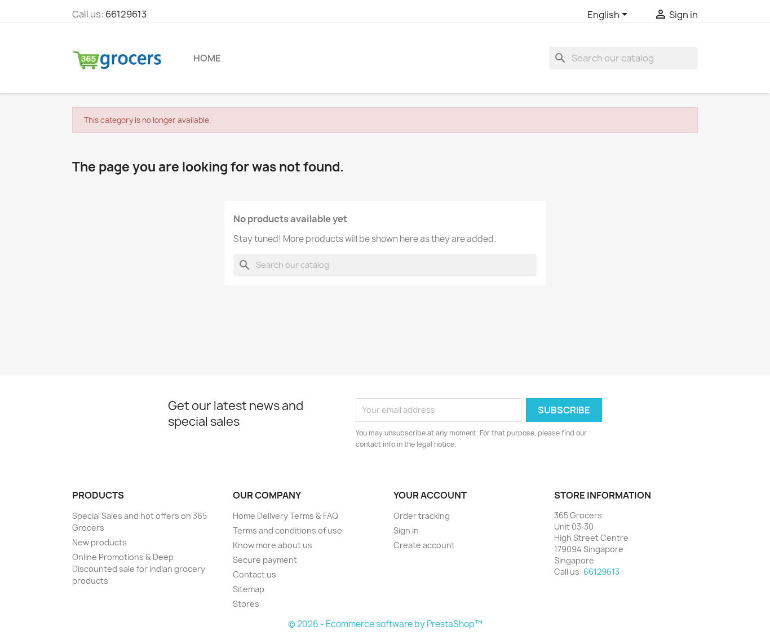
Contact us (254, 574)
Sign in (406, 530)
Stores (246, 603)
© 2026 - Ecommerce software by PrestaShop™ (385, 624)
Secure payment (265, 559)
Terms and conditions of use (287, 530)
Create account (424, 545)
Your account (430, 495)
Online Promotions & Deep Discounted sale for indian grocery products (138, 569)
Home (207, 58)
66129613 (126, 14)
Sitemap (248, 589)
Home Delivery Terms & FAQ (285, 515)
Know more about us (272, 545)
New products (99, 542)
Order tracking (421, 515)
